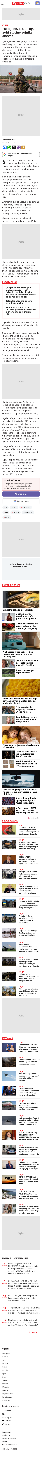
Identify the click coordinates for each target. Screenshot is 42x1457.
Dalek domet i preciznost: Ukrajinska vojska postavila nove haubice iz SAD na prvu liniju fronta (28, 948)
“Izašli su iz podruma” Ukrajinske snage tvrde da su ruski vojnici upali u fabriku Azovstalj (28, 845)
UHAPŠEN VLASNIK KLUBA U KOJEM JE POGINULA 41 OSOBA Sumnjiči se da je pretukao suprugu (29, 1209)
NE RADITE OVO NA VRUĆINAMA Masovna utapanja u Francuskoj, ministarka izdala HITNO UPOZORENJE (29, 1195)
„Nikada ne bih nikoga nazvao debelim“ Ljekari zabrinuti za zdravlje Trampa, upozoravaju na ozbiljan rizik (29, 1165)
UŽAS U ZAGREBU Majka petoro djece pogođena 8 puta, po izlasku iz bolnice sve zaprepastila (29, 1150)
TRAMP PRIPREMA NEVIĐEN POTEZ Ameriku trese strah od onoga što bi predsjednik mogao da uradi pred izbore (29, 1091)
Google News (23, 501)
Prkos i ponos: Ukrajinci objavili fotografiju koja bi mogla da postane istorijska (28, 992)
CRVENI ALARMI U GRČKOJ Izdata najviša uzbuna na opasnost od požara (29, 1061)
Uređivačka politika (9, 1444)
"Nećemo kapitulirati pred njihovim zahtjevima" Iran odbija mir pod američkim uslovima (28, 1106)
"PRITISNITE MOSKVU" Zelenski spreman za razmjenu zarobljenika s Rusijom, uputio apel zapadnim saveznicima (29, 830)
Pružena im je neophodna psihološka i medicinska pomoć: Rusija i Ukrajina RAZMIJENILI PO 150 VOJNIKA (28, 977)
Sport (4, 1373)
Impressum (6, 1432)
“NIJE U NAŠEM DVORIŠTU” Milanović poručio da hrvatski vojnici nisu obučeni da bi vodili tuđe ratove (29, 860)
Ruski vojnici (26, 507)
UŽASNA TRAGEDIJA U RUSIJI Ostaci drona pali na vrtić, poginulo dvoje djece (28, 1180)
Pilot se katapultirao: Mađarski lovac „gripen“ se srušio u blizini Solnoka (29, 1077)
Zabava (5, 1380)
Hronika (5, 1370)
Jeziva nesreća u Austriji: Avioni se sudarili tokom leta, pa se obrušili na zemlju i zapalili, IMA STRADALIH (29, 1121)
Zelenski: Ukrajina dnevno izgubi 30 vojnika (19, 302)
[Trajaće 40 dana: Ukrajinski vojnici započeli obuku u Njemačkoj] (9, 919)
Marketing (6, 1435)
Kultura (5, 1390)
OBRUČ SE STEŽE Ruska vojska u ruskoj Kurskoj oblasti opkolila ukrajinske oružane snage (28, 889)
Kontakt (5, 1441)
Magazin (5, 1387)
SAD (6, 512)
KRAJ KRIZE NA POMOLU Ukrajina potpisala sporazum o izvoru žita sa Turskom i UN (21, 310)
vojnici (7, 517)
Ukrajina (16, 512)
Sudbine (5, 1383)
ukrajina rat (28, 512)
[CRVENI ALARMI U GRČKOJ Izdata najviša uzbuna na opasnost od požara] (9, 1062)
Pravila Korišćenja (9, 1438)
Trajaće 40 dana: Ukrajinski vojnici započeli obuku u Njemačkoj (26, 919)
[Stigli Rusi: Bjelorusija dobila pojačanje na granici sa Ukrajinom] (9, 933)
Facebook (8, 1411)
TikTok (7, 1424)
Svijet (5, 25)
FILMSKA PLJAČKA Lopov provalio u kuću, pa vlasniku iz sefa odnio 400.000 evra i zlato (23, 1298)
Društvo (5, 1363)
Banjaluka (6, 1400)
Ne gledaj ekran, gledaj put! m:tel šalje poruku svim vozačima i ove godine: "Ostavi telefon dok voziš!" (23, 1322)
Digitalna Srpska (8, 1393)
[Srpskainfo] (21, 3)
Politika (5, 1357)
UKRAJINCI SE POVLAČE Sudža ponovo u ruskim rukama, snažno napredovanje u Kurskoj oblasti (28, 875)
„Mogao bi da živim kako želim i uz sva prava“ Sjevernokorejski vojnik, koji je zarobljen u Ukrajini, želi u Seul (29, 904)
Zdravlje (5, 1377)
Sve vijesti (6, 1353)
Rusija (14, 507)
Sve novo (32, 1332)
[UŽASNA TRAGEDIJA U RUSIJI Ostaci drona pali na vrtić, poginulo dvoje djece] (9, 1180)
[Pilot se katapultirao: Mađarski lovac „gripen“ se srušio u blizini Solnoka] (9, 1076)
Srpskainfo (11, 140)
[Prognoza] (37, 3)
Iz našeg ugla (7, 1397)
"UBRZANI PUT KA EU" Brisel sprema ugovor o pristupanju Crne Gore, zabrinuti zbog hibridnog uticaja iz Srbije (29, 1048)
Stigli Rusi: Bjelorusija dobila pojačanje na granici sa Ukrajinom (28, 933)
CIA (6, 507)
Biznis (4, 1367)
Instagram (8, 1417)
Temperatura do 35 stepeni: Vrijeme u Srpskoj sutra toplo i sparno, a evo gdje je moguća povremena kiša (24, 1310)
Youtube (7, 1421)
